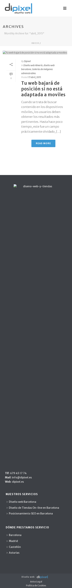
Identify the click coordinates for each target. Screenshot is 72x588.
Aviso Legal (36, 581)
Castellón (15, 547)
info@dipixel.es (22, 477)
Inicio (35, 43)
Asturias (14, 552)
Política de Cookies (36, 585)
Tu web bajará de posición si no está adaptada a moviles (43, 89)
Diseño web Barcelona (22, 501)
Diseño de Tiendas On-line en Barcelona (34, 507)
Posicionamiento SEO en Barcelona (31, 513)
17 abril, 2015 (34, 77)
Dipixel (27, 61)
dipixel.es (17, 481)
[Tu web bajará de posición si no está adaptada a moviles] (36, 53)
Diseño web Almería (33, 65)
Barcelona (15, 535)
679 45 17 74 (18, 473)
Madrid (13, 541)
